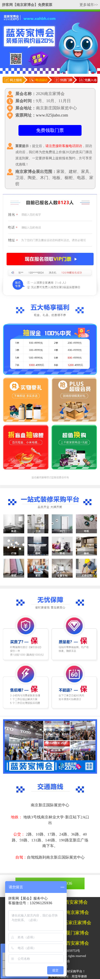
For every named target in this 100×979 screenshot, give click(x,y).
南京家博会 (77, 912)
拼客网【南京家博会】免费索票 (27, 5)
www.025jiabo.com (52, 115)
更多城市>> (88, 5)
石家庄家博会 (77, 922)
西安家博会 (76, 902)
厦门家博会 (77, 932)
